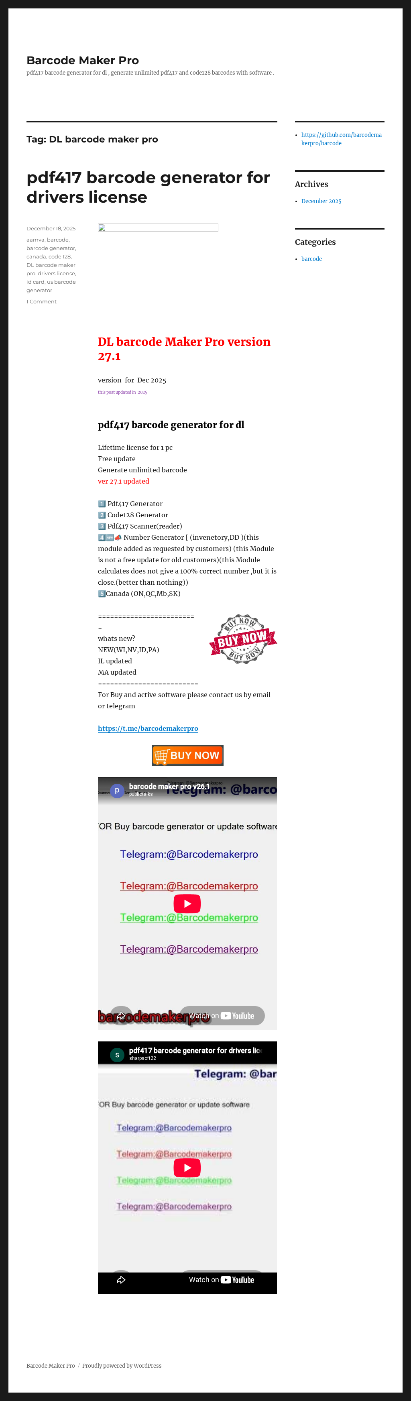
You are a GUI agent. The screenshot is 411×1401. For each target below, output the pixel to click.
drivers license (56, 273)
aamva (35, 239)
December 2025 (321, 201)
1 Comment (41, 301)
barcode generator (50, 248)
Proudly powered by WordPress (122, 1365)
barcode (58, 239)
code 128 (60, 256)
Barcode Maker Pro (82, 60)
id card (35, 282)
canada (36, 256)
